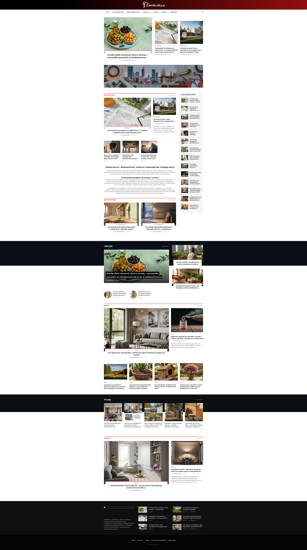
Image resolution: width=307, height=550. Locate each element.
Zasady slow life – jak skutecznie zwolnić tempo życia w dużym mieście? (187, 263)
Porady (164, 12)
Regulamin (171, 540)
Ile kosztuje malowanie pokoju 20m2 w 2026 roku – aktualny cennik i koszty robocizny (121, 228)
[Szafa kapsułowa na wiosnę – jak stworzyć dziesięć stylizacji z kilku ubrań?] (108, 294)
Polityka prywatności (158, 540)
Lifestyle (146, 12)
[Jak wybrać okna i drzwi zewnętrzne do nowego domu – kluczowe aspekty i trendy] (191, 32)
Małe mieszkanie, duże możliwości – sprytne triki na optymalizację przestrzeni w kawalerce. (195, 157)
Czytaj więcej (171, 95)
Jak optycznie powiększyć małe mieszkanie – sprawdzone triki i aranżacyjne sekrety (195, 125)
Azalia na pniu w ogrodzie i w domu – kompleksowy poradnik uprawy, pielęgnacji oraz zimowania (191, 386)
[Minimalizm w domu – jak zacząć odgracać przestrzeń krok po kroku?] (133, 294)
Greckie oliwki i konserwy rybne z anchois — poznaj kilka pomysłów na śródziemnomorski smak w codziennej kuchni (128, 56)
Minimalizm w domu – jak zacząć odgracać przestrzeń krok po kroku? (144, 293)
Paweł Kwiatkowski (127, 60)
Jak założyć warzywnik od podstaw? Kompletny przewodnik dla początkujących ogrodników (194, 166)
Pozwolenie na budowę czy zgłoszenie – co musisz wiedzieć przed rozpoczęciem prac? (166, 50)
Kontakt (140, 540)
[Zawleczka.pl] (153, 5)
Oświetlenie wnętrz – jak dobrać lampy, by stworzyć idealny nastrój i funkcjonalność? (195, 190)
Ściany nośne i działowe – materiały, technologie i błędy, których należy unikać (112, 157)
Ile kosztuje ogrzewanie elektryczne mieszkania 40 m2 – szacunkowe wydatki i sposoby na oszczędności (158, 228)
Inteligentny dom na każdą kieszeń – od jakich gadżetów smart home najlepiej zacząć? (195, 198)
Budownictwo (118, 12)
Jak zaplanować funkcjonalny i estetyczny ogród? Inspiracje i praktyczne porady (195, 182)
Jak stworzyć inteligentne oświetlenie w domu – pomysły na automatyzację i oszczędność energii (195, 141)
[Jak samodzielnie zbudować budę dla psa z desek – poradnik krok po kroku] (166, 371)
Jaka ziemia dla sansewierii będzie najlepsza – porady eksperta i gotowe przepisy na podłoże (140, 386)
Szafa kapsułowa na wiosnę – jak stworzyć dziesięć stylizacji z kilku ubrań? (119, 293)
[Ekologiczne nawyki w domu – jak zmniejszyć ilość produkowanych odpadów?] (187, 277)
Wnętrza (173, 12)
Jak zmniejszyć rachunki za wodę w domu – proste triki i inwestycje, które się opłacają (195, 149)
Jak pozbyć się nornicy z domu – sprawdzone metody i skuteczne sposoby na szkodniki (195, 206)
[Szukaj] (202, 12)
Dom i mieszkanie (133, 12)
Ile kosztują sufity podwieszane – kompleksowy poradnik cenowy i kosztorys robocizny (129, 157)
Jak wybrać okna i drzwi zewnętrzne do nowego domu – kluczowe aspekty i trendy (191, 50)
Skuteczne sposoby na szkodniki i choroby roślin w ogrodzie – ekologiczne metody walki (195, 174)
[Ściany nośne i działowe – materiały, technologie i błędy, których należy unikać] (112, 147)
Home (108, 12)
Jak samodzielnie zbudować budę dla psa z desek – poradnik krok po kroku (165, 386)
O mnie (147, 540)
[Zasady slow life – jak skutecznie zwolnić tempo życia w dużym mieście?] (187, 253)
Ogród (155, 12)
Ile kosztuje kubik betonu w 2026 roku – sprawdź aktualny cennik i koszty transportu (149, 157)
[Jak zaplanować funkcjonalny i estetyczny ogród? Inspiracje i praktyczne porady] (184, 182)
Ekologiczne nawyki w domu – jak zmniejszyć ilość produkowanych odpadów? (187, 287)
